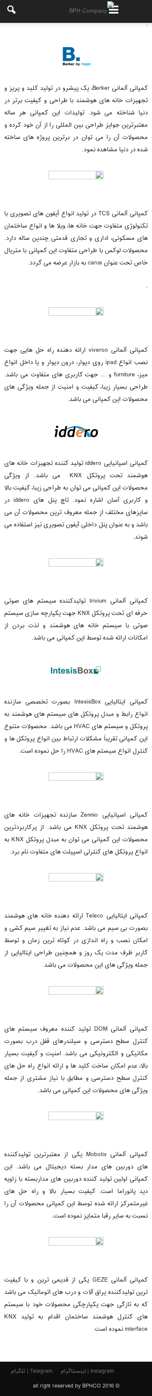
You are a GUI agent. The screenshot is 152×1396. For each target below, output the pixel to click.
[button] (12, 11)
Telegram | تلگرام (31, 1371)
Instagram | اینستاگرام (87, 1371)
